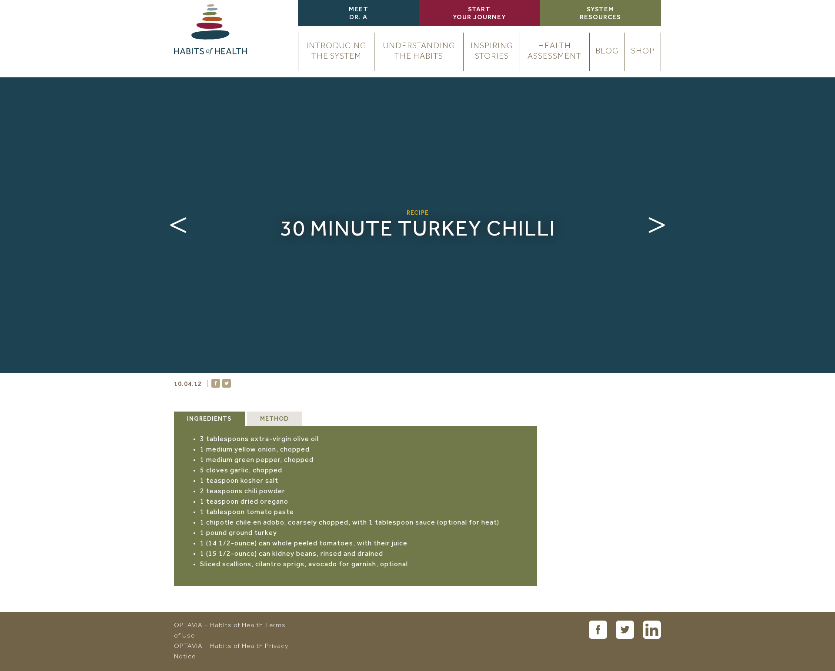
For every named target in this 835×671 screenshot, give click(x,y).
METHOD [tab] (274, 419)
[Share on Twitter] (226, 383)
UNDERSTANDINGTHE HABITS (419, 51)
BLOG (606, 51)
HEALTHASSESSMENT (554, 51)
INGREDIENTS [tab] (209, 419)
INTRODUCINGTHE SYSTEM (336, 51)
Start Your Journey (479, 14)
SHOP (643, 51)
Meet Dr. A (358, 14)
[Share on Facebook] (215, 383)
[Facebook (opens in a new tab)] (598, 630)
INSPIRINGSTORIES (492, 51)
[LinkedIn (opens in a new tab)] (652, 630)
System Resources (600, 14)
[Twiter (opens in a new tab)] (625, 630)
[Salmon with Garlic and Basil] (656, 225)
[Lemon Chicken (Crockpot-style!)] (178, 225)
